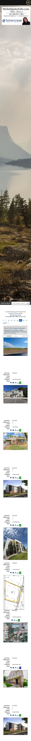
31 (26, 320)
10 (8, 320)
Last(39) (5, 323)
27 (14, 320)
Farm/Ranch (16, 330)
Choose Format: (8, 328)
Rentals (21, 330)
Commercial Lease (15, 331)
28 (17, 320)
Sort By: (9, 336)
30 (23, 320)
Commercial (7, 331)
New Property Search (15, 315)
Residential (15, 328)
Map (18, 383)
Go (28, 303)
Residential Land (8, 330)
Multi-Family (22, 328)
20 (11, 320)
